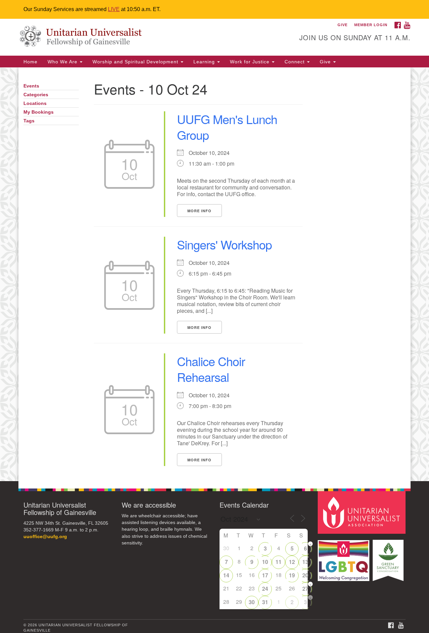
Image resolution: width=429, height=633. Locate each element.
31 (265, 602)
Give (326, 61)
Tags (29, 120)
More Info (199, 210)
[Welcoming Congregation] (344, 557)
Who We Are (63, 61)
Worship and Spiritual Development (136, 61)
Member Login (370, 25)
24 (265, 588)
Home (30, 61)
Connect (295, 61)
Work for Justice (250, 61)
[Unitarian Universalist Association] (363, 512)
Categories (35, 94)
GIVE (343, 25)
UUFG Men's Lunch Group (227, 126)
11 (278, 562)
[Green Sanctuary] (389, 557)
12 (292, 562)
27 (305, 588)
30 (252, 602)
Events (31, 86)
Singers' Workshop (224, 244)
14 (226, 575)
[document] (214, 274)
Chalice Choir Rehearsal (211, 368)
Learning (205, 61)
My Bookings (38, 112)
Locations (35, 103)
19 (292, 575)
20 (305, 575)
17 (265, 575)
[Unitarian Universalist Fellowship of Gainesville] (132, 37)
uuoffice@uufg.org (45, 536)
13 (305, 562)
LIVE (114, 9)
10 (265, 562)
